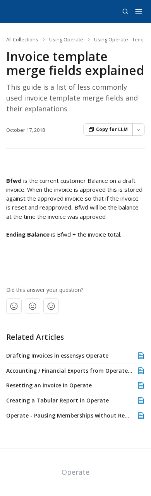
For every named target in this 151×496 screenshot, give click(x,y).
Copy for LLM (112, 129)
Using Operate (66, 39)
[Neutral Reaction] (32, 306)
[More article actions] (138, 129)
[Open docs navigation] (138, 11)
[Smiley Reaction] (51, 306)
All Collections (22, 39)
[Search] (125, 11)
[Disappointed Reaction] (14, 306)
